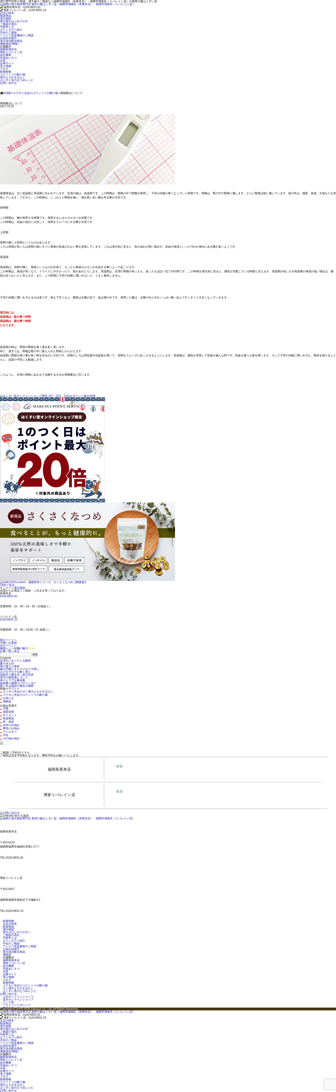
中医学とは (8, 937)
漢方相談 (5, 18)
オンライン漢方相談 (12, 587)
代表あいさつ (10, 968)
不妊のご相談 (10, 943)
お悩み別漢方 (10, 949)
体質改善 (8, 711)
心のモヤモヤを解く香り (15, 671)
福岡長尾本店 (10, 960)
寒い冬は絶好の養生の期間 (17, 685)
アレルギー (10, 731)
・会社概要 (7, 965)
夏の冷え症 (7, 663)
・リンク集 (7, 1002)
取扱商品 (5, 15)
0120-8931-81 (9, 596)
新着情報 (7, 982)
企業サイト (8, 974)
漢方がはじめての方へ (15, 932)
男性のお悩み (11, 728)
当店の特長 (7, 12)
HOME (7, 93)
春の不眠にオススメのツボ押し (19, 669)
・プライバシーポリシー (15, 1005)
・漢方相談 (7, 929)
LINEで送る (7, 584)
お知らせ (8, 698)
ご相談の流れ (10, 935)
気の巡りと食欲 (10, 666)
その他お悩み (11, 738)
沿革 (4, 971)
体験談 (7, 701)
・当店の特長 (8, 923)
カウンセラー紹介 (12, 940)
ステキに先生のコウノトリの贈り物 (35, 93)
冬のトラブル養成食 (12, 680)
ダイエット (10, 715)
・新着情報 (7, 921)
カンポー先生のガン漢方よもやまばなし (28, 691)
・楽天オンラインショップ (17, 999)
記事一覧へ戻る (10, 651)
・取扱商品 (7, 926)
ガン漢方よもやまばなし (17, 988)
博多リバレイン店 (12, 963)
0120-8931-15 (9, 619)
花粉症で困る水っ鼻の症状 (17, 674)
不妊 (5, 735)
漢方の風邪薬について (14, 677)
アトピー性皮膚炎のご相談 (18, 946)
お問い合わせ (8, 82)
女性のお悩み (11, 725)
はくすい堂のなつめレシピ (18, 991)
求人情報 (7, 977)
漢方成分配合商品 (12, 951)
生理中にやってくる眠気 (15, 660)
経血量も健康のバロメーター (18, 683)
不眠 (5, 708)
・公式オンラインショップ (17, 996)
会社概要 (5, 54)
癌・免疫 (8, 721)
